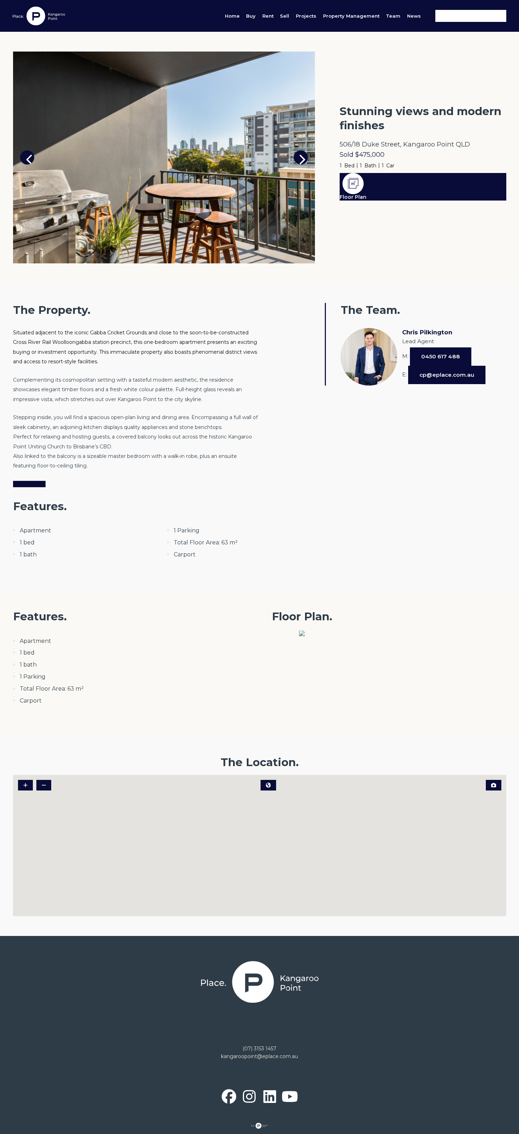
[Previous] (27, 157)
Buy (251, 16)
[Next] (301, 157)
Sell (284, 16)
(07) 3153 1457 (259, 1048)
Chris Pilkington (427, 332)
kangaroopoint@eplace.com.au (259, 1056)
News (414, 16)
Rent (268, 16)
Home (232, 16)
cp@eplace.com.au (446, 374)
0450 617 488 (440, 356)
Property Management (351, 16)
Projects (306, 16)
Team (393, 16)
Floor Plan (353, 197)
